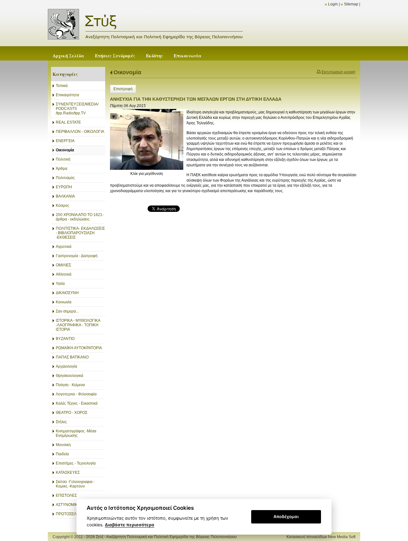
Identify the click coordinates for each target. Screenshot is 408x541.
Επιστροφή (123, 89)
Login (333, 4)
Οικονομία (127, 72)
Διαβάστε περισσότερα (129, 524)
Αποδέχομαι (286, 516)
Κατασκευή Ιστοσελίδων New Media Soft (321, 537)
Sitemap (351, 4)
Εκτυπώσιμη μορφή (338, 72)
